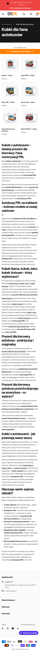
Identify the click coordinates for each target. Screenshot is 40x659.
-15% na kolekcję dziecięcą (20, 8)
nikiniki (17, 649)
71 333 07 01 (9, 582)
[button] (3, 14)
